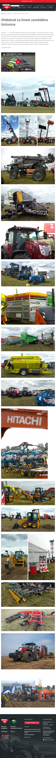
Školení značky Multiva (29, 734)
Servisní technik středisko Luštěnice (32, 729)
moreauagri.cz (4, 731)
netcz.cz (12, 731)
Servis (14, 7)
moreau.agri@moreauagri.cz (39, 5)
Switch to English (50, 5)
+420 (28, 5)
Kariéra (24, 7)
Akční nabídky (36, 7)
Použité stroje (43, 7)
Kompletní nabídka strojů (32, 722)
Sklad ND (19, 7)
